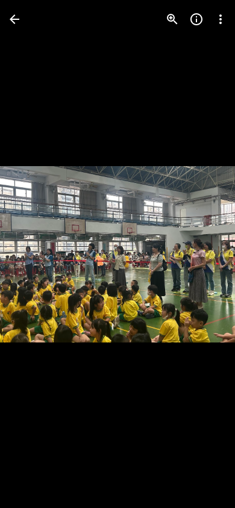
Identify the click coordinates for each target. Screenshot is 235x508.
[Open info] (196, 19)
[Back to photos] (14, 19)
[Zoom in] (172, 19)
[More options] (220, 19)
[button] (34, 254)
